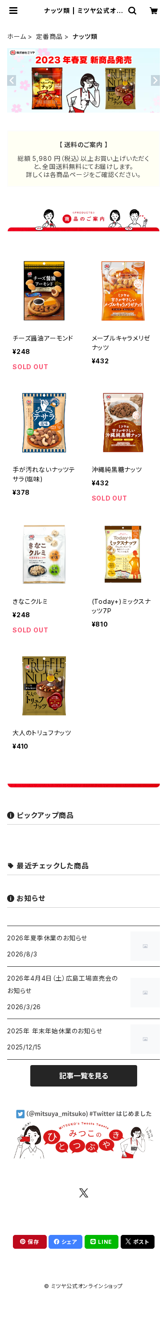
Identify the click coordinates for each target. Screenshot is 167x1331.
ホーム (16, 36)
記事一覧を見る (83, 1075)
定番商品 (49, 36)
